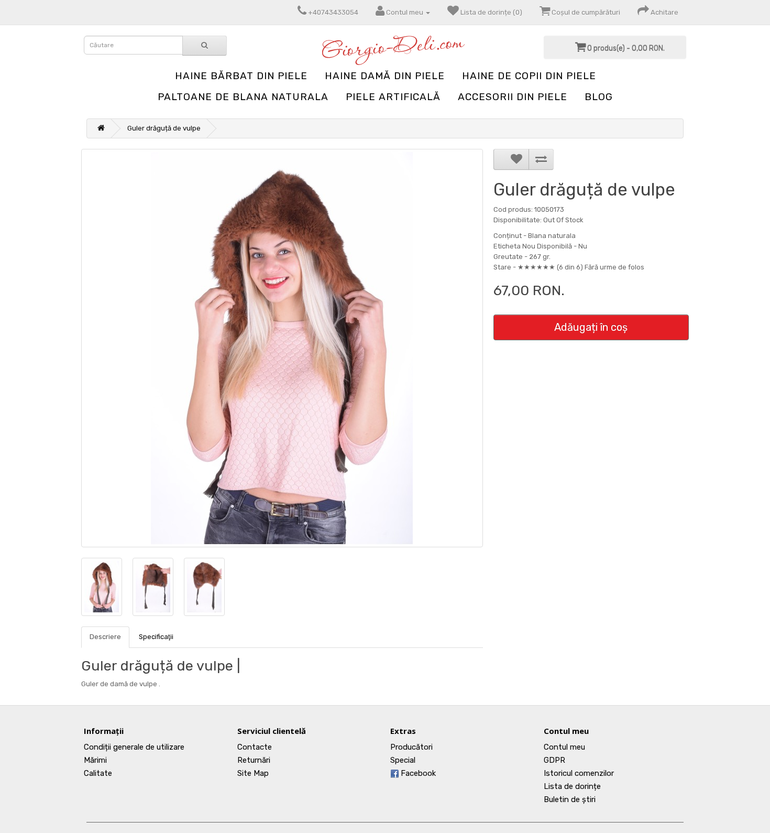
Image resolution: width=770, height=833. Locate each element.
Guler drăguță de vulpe (164, 128)
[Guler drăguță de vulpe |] (282, 348)
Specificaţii (156, 637)
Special (402, 760)
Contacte (254, 747)
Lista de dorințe (572, 786)
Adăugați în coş (591, 327)
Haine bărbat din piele (241, 76)
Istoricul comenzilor (579, 773)
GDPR (554, 760)
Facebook (417, 773)
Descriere (105, 637)
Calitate (98, 773)
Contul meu (564, 747)
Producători (411, 747)
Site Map (253, 773)
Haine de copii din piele (529, 76)
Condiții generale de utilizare (134, 747)
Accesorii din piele (512, 97)
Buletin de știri (570, 799)
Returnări (253, 760)
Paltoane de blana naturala (243, 97)
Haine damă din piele (385, 76)
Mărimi (95, 760)
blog (599, 97)
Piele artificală (393, 97)
